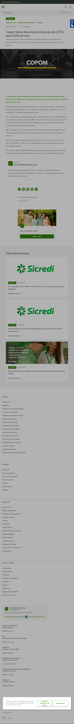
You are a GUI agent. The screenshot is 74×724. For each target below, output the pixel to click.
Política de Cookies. (15, 705)
